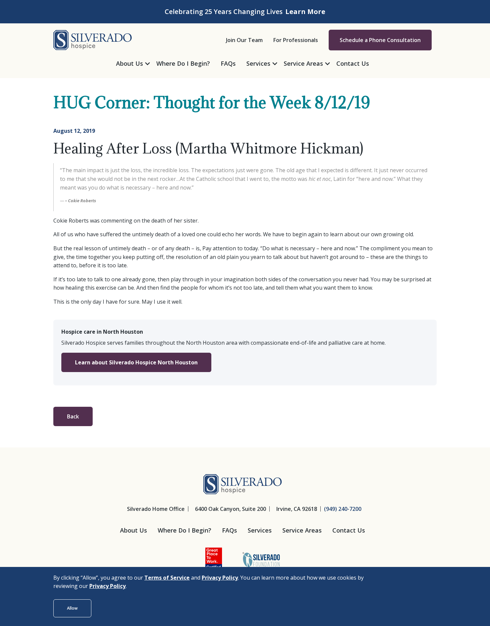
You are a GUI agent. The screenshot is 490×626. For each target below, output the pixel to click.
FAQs (229, 530)
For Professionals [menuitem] (295, 40)
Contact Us (348, 530)
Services (260, 530)
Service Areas (302, 530)
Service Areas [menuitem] (303, 63)
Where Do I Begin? (184, 530)
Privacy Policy (220, 577)
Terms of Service (167, 577)
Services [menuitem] (258, 63)
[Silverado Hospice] (92, 39)
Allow (72, 608)
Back (73, 416)
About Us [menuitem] (129, 63)
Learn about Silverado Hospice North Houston (136, 362)
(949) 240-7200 (342, 509)
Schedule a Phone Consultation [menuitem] (380, 40)
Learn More (305, 11)
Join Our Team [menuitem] (244, 40)
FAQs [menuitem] (228, 63)
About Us (133, 530)
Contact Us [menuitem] (352, 63)
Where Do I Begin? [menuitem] (183, 63)
